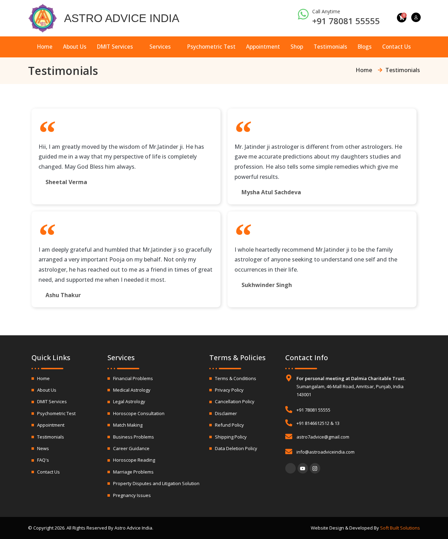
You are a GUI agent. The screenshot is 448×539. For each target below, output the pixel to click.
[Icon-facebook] (290, 468)
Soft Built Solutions (400, 528)
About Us (74, 46)
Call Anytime (326, 11)
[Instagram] (315, 468)
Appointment (263, 46)
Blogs (365, 46)
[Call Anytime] (303, 14)
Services (160, 46)
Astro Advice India (121, 18)
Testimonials (330, 46)
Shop (296, 46)
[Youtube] (303, 468)
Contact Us (396, 46)
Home (44, 46)
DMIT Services (115, 46)
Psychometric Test (211, 46)
